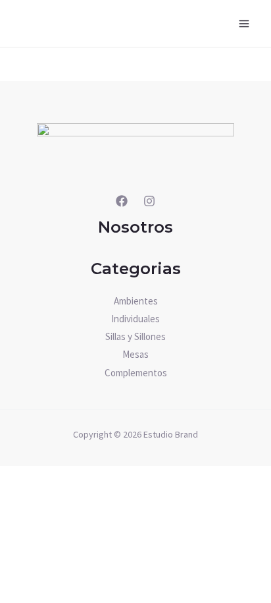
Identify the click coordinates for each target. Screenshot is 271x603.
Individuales (135, 318)
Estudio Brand (170, 434)
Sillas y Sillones (135, 336)
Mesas (135, 354)
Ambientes (136, 301)
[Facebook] (122, 201)
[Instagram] (149, 201)
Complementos (136, 372)
